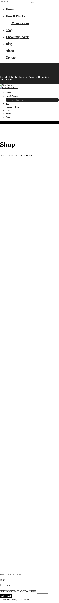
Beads (13, 599)
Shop (9, 30)
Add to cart (6, 596)
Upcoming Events (17, 37)
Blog (9, 44)
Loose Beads (23, 599)
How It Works (15, 16)
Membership (20, 23)
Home (10, 9)
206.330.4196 (6, 79)
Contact (11, 57)
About (10, 50)
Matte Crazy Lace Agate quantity (18, 591)
